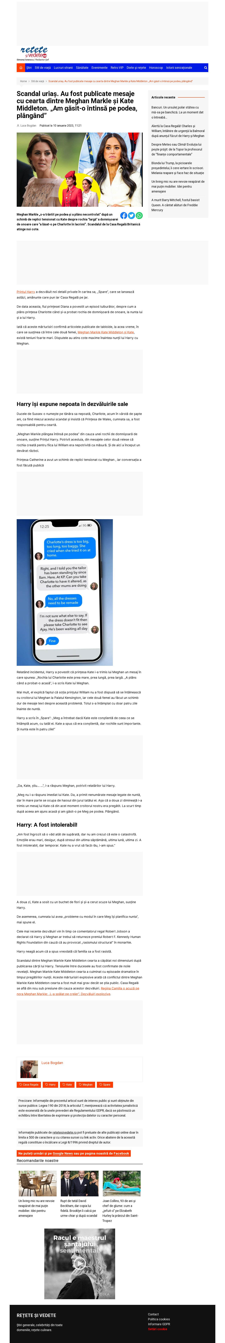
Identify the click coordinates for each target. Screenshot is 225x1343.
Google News (63, 1153)
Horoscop (156, 67)
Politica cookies (159, 1319)
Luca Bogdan (28, 125)
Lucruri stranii (63, 67)
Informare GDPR (159, 1324)
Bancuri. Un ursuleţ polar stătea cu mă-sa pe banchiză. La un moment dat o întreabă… (177, 112)
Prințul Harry (26, 292)
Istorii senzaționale (179, 67)
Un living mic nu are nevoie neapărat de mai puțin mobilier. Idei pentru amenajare (178, 186)
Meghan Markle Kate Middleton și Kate (106, 332)
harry (52, 1084)
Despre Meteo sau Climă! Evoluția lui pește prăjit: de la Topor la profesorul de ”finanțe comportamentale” (177, 149)
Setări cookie (157, 1329)
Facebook (121, 1153)
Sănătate (82, 67)
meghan (87, 1084)
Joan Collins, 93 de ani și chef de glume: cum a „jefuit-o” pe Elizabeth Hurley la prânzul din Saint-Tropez (120, 1211)
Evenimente (100, 67)
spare (106, 1084)
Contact (153, 1314)
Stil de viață (43, 67)
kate (69, 1084)
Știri (29, 67)
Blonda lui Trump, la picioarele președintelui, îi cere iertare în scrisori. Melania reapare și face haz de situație (178, 168)
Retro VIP (117, 67)
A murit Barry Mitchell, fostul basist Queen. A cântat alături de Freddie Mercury (176, 205)
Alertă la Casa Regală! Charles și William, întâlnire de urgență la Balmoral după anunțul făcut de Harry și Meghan (178, 131)
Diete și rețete (136, 67)
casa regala (30, 1084)
